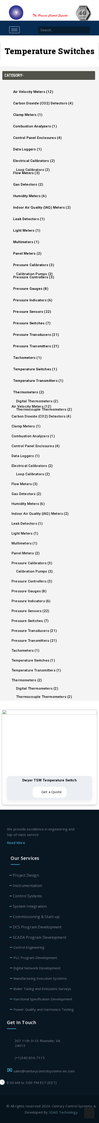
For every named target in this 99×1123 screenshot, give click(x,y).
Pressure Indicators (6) (32, 300)
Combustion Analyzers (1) (35, 126)
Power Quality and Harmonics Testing (43, 1009)
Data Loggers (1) (27, 149)
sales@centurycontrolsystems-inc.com (45, 1071)
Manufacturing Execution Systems (40, 978)
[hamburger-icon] (14, 29)
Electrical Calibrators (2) (34, 161)
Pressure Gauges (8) (30, 289)
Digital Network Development (37, 968)
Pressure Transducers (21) (36, 335)
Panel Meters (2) (27, 253)
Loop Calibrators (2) (33, 170)
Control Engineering (28, 947)
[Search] (86, 30)
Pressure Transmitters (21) (36, 346)
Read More (16, 842)
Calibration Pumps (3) (34, 274)
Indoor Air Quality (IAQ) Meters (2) (42, 207)
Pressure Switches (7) (31, 323)
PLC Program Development (35, 957)
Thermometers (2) (28, 392)
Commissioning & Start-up (36, 916)
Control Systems (27, 895)
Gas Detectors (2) (28, 184)
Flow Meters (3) (25, 484)
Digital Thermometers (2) (37, 401)
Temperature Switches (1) (35, 369)
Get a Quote (51, 791)
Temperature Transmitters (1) (38, 381)
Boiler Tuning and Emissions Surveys (42, 988)
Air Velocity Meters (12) (33, 92)
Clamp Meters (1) (27, 115)
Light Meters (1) (26, 230)
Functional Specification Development (42, 999)
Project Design (26, 875)
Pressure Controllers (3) (32, 581)
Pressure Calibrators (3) (33, 265)
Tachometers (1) (27, 358)
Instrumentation (27, 885)
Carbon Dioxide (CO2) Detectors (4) (43, 103)
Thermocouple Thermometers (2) (44, 409)
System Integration (30, 906)
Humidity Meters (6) (30, 196)
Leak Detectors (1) (29, 219)
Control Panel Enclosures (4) (37, 138)
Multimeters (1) (26, 242)
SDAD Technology (63, 1112)
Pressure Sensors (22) (32, 312)
